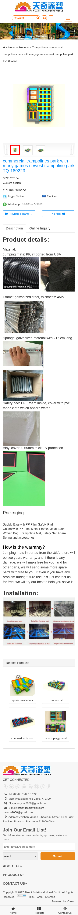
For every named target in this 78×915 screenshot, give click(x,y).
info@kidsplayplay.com (30, 807)
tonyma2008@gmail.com (18, 812)
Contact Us (65, 912)
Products (24, 47)
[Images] (39, 105)
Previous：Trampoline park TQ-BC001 (21, 213)
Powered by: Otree (63, 901)
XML (40, 896)
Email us (52, 196)
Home (12, 47)
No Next (57, 213)
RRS (31, 896)
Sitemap (50, 896)
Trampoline (39, 47)
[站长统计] (21, 896)
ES (44, 17)
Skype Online (16, 196)
